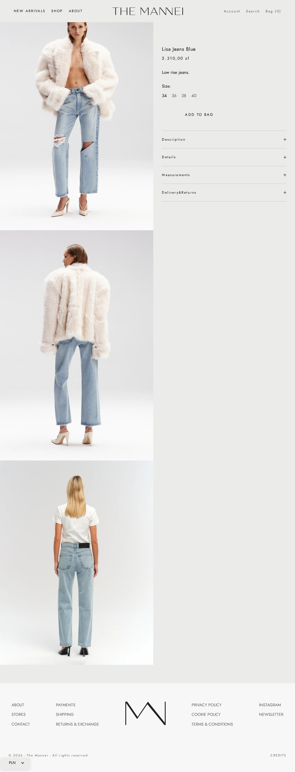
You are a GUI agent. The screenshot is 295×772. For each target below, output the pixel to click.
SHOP (57, 11)
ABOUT (76, 11)
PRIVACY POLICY (207, 705)
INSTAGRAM (270, 705)
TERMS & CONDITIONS (212, 724)
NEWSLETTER (271, 714)
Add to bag (199, 114)
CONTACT (21, 724)
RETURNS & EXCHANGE (77, 724)
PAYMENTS (65, 705)
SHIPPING (65, 714)
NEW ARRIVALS (30, 11)
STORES (19, 714)
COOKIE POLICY (206, 714)
